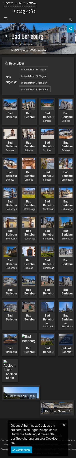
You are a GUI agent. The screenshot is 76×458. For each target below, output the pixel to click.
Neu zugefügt (11, 79)
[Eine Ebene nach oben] (6, 36)
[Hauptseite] (19, 7)
